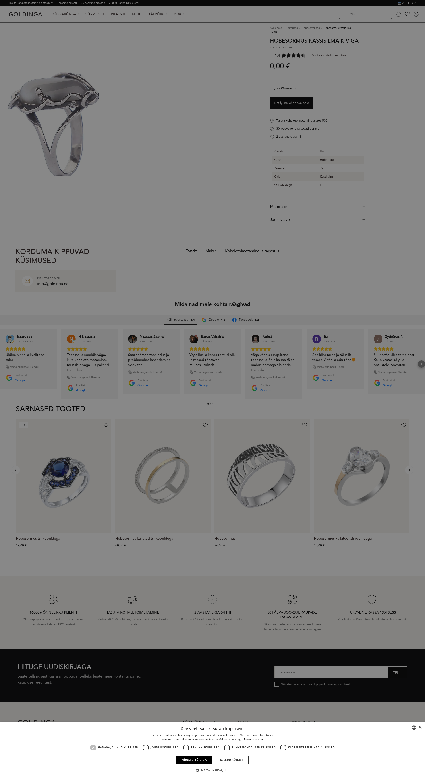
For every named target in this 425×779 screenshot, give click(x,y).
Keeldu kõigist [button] (231, 760)
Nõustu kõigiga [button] (194, 760)
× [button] (420, 727)
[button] (212, 770)
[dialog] (212, 750)
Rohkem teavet (253, 739)
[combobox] (414, 727)
